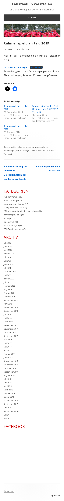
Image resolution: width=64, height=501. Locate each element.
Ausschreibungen (11, 200)
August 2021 (9, 289)
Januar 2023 (9, 278)
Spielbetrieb (9, 222)
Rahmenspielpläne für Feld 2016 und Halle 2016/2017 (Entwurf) (45, 109)
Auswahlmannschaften (14, 204)
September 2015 (11, 404)
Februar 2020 (9, 296)
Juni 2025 (7, 260)
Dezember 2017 (11, 325)
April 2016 (8, 386)
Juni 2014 (7, 414)
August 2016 (9, 375)
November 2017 (11, 328)
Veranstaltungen (11, 225)
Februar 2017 (9, 354)
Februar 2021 (9, 293)
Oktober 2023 (10, 271)
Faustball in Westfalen (32, 4)
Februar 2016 (9, 393)
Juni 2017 (7, 343)
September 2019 (11, 300)
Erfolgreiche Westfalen (14, 207)
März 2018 (8, 321)
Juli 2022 (7, 282)
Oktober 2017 (10, 332)
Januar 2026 (9, 253)
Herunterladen (36, 67)
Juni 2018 (7, 318)
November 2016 (11, 364)
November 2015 (11, 400)
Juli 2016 (7, 379)
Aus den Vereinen (12, 196)
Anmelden (9, 491)
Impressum (55, 495)
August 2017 (9, 339)
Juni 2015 (7, 407)
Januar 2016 (9, 397)
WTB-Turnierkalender (13, 229)
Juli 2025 (7, 257)
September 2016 (11, 371)
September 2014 (11, 411)
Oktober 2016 (10, 368)
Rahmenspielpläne (12, 150)
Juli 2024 (7, 268)
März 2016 (8, 389)
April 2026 (8, 250)
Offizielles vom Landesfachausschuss (30, 147)
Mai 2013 (7, 418)
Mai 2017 (7, 346)
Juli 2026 (7, 243)
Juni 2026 (7, 246)
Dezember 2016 (11, 361)
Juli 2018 (7, 314)
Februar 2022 (9, 286)
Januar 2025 (9, 264)
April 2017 (8, 350)
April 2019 (8, 303)
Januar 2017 (9, 357)
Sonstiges (26, 150)
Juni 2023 (7, 275)
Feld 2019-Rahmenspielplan (16, 67)
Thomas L (8, 49)
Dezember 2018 (11, 307)
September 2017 (11, 336)
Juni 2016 (7, 382)
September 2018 (11, 311)
